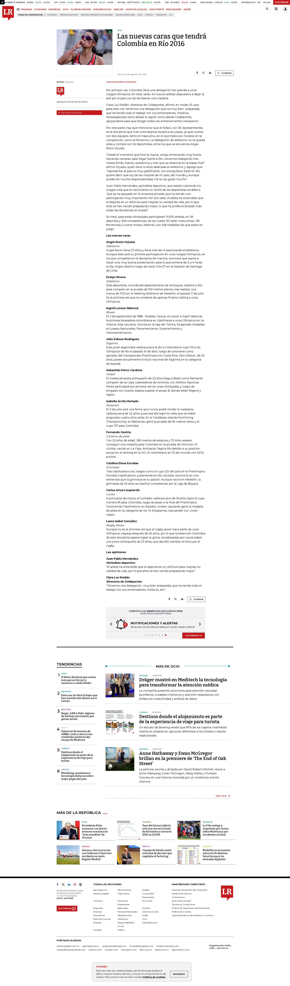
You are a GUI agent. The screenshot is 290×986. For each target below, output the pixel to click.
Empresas (98, 908)
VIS (170, 15)
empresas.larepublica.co (114, 946)
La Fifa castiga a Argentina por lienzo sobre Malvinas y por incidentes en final (216, 830)
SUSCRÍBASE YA (193, 635)
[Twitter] (203, 73)
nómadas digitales (69, 15)
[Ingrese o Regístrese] (285, 9)
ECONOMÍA (40, 9)
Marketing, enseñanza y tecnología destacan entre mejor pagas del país (77, 776)
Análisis (145, 890)
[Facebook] (197, 73)
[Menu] (18, 9)
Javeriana (52, 15)
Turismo (65, 748)
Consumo (98, 901)
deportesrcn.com (180, 949)
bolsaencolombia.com (167, 946)
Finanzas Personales (127, 912)
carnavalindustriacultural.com (71, 949)
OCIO (65, 9)
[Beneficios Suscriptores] (276, 9)
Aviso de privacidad (181, 901)
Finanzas (97, 912)
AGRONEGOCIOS (102, 9)
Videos (121, 930)
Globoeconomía (150, 912)
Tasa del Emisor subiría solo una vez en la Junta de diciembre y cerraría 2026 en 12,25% (156, 830)
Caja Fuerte (123, 893)
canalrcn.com (95, 949)
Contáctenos (178, 897)
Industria (66, 710)
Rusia (84, 822)
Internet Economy (102, 919)
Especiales (123, 908)
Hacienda (146, 822)
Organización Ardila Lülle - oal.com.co (220, 946)
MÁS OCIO (221, 796)
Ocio (144, 919)
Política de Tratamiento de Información (191, 908)
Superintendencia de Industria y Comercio (193, 915)
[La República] (8, 13)
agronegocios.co (90, 946)
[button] (110, 624)
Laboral (65, 769)
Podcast (97, 922)
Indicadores (99, 915)
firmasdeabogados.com (141, 946)
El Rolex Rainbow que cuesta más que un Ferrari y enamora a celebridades (78, 680)
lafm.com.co (146, 949)
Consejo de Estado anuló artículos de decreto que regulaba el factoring (157, 853)
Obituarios (123, 919)
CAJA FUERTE (156, 9)
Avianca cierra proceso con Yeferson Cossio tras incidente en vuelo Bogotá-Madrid (97, 855)
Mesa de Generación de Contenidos (189, 890)
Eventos (146, 908)
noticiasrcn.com (129, 949)
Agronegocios (100, 890)
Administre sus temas (71, 112)
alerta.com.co (162, 949)
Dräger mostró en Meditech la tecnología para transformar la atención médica (183, 682)
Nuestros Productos (181, 893)
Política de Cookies (154, 977)
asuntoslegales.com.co (68, 946)
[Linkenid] (70, 885)
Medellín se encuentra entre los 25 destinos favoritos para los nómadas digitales (216, 855)
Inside (145, 915)
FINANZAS (26, 9)
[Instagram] (75, 885)
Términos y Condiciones (183, 904)
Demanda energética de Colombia (97, 15)
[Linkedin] (210, 73)
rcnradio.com (111, 949)
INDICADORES (173, 9)
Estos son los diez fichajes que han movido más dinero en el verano (79, 698)
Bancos (146, 846)
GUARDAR (226, 73)
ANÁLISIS (118, 9)
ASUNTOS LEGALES (136, 9)
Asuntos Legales (101, 893)
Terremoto (161, 15)
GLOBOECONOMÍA (81, 9)
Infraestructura (125, 915)
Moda (64, 674)
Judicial (86, 846)
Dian (140, 15)
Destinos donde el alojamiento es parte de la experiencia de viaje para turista (77, 756)
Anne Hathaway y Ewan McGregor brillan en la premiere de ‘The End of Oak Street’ (182, 758)
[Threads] (81, 885)
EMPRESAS (55, 9)
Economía (147, 901)
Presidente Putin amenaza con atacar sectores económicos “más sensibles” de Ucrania (95, 831)
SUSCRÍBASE (281, 2)
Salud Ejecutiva (149, 922)
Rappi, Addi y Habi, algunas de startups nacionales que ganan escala (78, 716)
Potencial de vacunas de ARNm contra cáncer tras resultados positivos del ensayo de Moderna (76, 736)
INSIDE (187, 9)
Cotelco (149, 15)
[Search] (267, 8)
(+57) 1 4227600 (65, 898)
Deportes (66, 692)
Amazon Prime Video (125, 15)
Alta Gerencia (124, 890)
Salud (64, 728)
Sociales (97, 930)
